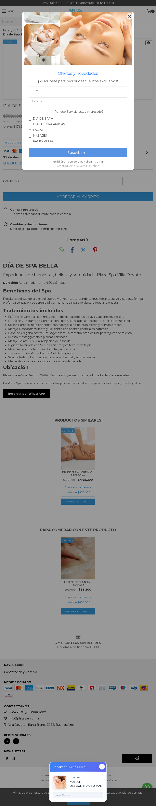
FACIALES (40, 130)
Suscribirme (78, 153)
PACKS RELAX (43, 141)
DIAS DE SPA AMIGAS (49, 124)
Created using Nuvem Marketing (78, 165)
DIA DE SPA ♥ (43, 118)
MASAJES (40, 135)
